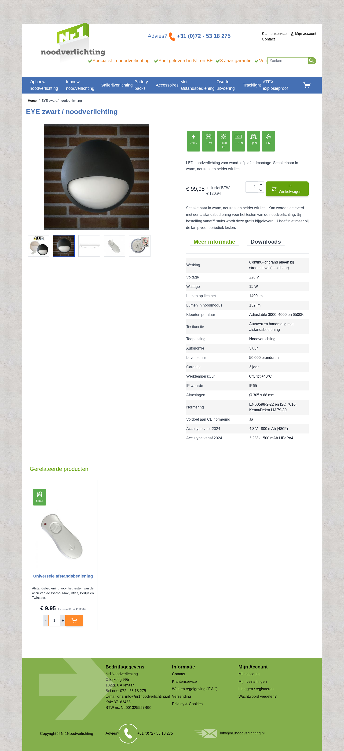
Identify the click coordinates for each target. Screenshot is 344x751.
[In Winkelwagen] (74, 620)
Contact (268, 39)
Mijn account (305, 34)
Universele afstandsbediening (63, 576)
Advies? (189, 36)
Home (32, 100)
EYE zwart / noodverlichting (61, 100)
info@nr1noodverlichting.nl (147, 696)
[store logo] (73, 43)
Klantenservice (274, 34)
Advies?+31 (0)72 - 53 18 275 (139, 733)
